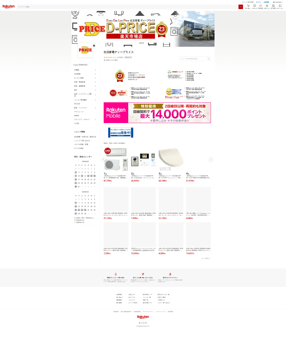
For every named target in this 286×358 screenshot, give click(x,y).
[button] (278, 2)
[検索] (241, 7)
